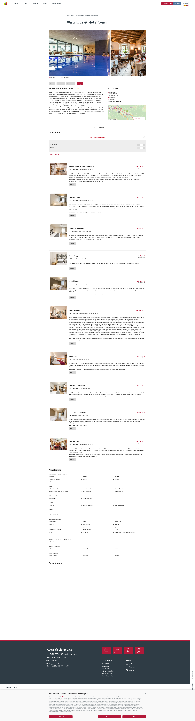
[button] (145, 693)
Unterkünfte (167, 4)
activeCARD (106, 669)
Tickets (177, 4)
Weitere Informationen (61, 716)
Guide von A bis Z (108, 673)
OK (134, 716)
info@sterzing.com (70, 654)
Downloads (106, 666)
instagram (132, 670)
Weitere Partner (14, 690)
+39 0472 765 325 (54, 654)
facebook (132, 667)
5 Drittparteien (65, 696)
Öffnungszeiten (192, 687)
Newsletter (105, 664)
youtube (131, 664)
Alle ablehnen (109, 716)
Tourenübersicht (107, 676)
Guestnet (192, 674)
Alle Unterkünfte (107, 671)
